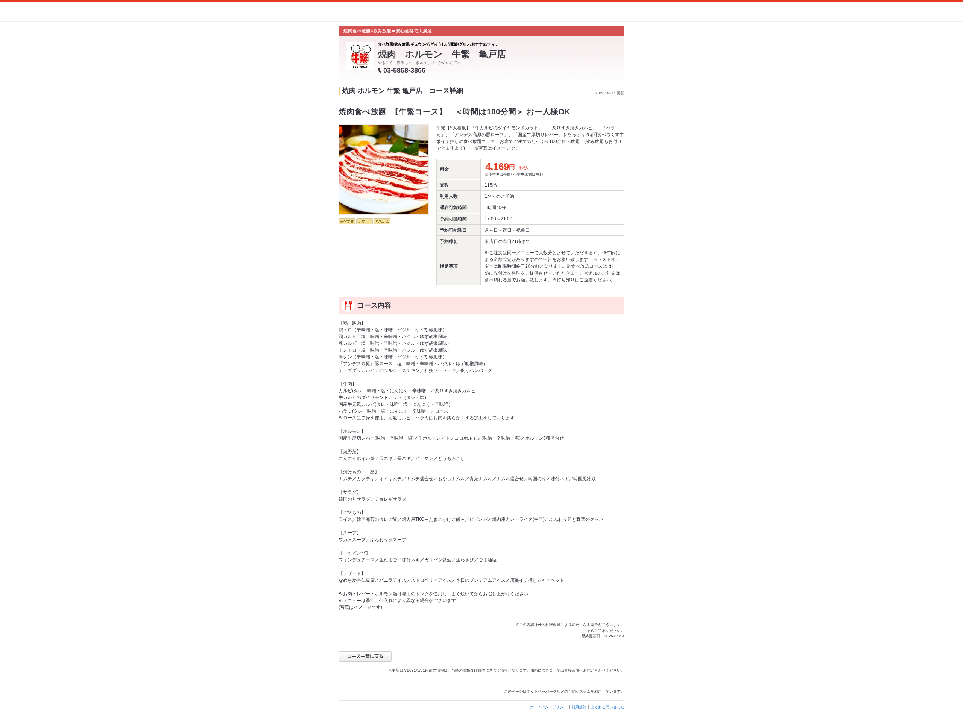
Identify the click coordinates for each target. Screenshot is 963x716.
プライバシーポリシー (548, 707)
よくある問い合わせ (607, 707)
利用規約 (578, 707)
